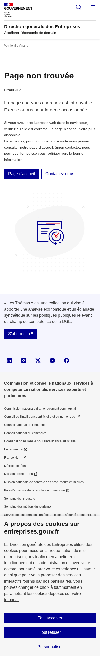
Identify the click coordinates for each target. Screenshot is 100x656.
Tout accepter (50, 618)
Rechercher (78, 7)
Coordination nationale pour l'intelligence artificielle (40, 441)
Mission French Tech (18, 474)
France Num (12, 457)
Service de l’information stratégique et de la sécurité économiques (50, 515)
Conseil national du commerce (25, 433)
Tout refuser (50, 632)
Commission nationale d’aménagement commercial (40, 408)
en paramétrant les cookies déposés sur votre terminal (43, 593)
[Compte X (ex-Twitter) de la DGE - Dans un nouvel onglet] (38, 360)
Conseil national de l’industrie (25, 425)
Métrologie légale (16, 466)
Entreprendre (13, 449)
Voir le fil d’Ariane (16, 45)
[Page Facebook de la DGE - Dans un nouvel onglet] (67, 360)
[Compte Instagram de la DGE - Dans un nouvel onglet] (23, 360)
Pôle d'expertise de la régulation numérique (34, 490)
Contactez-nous (59, 174)
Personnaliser (50, 646)
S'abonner (17, 334)
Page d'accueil (21, 174)
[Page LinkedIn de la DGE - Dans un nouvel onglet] (9, 360)
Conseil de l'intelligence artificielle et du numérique (39, 417)
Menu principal (93, 7)
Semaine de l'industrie (19, 498)
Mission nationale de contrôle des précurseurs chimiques (44, 482)
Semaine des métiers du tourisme (27, 506)
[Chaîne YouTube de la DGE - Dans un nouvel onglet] (52, 360)
